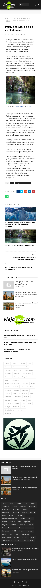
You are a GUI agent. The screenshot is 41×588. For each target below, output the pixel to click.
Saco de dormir (10, 410)
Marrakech (8, 397)
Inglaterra (30, 387)
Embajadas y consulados (12, 383)
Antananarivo (29, 370)
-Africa (12, 18)
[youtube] (26, 582)
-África (14, 364)
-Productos (16, 367)
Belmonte (8, 377)
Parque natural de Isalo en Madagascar (20, 245)
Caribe (33, 377)
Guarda (7, 387)
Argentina (8, 373)
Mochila (26, 397)
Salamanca (21, 410)
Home (7, 18)
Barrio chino (27, 373)
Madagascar (20, 18)
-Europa (7, 367)
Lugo (14, 393)
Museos (7, 400)
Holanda (15, 387)
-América (22, 364)
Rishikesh (16, 407)
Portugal (7, 407)
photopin (29, 106)
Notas (23, 400)
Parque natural (26, 183)
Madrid (32, 393)
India (22, 387)
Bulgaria (24, 377)
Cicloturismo (15, 380)
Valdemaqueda (9, 413)
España (25, 383)
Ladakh (16, 390)
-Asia (29, 364)
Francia (33, 383)
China (6, 380)
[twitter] (18, 582)
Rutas (23, 407)
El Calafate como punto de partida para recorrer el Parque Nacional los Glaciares (20, 224)
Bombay (16, 377)
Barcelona (17, 373)
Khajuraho (8, 390)
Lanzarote (25, 390)
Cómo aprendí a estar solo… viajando (24, 559)
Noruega (15, 400)
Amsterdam (17, 370)
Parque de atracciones (12, 403)
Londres (7, 393)
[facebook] (14, 582)
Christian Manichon (20, 106)
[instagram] (22, 582)
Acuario (25, 367)
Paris (29, 400)
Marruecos (18, 397)
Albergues (8, 370)
